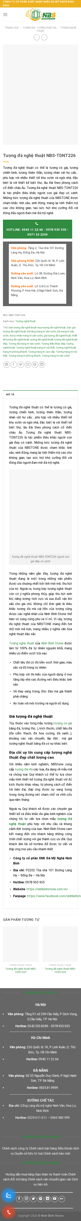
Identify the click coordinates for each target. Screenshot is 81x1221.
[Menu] (5, 14)
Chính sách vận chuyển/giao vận (49, 1179)
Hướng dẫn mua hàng (20, 1174)
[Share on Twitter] (20, 364)
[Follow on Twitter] (33, 1199)
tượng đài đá (24, 769)
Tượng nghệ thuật (25, 321)
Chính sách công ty (15, 1148)
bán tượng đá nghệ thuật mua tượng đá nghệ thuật (37, 327)
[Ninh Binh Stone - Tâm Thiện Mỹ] (40, 14)
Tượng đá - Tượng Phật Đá (39, 27)
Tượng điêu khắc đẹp (53, 343)
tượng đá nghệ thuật (41, 339)
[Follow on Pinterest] (40, 1199)
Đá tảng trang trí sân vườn (41, 331)
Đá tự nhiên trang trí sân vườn (26, 335)
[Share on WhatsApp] (6, 364)
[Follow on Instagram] (26, 1199)
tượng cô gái (63, 723)
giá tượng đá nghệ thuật (57, 335)
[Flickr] (62, 1199)
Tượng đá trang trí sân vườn (24, 343)
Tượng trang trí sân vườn (56, 355)
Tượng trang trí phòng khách (24, 355)
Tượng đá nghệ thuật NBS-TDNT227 (20, 970)
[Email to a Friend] (28, 364)
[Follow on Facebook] (19, 1199)
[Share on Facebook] (13, 364)
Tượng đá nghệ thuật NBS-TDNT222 (60, 970)
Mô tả (10, 394)
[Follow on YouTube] (55, 1199)
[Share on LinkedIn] (42, 364)
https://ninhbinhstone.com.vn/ (47, 889)
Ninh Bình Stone (52, 643)
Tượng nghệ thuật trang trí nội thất (35, 347)
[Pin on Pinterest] (35, 364)
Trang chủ (12, 27)
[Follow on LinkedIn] (47, 1199)
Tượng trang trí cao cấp (41, 351)
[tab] (40, 394)
